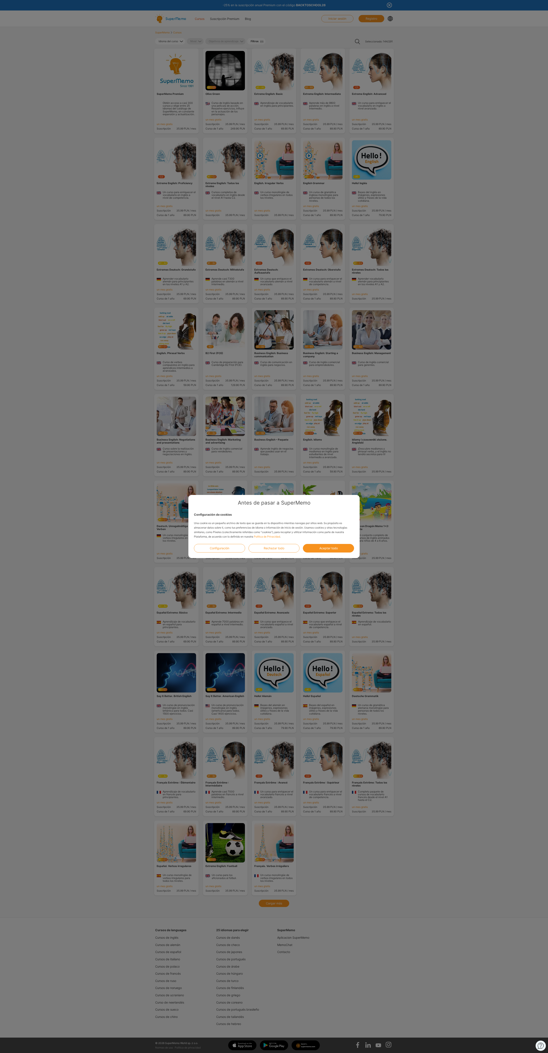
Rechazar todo (274, 548)
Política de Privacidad (267, 536)
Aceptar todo (328, 548)
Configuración (219, 548)
